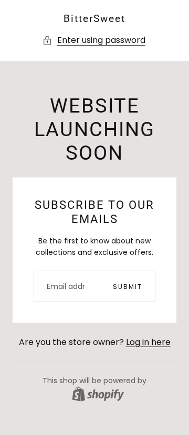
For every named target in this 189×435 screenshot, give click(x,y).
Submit (127, 286)
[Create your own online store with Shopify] (98, 393)
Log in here (148, 342)
